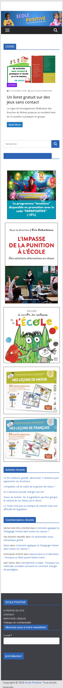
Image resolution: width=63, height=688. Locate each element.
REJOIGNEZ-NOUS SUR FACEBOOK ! (27, 156)
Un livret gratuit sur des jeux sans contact (28, 99)
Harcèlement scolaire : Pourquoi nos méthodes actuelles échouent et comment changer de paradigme (31, 566)
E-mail (8, 635)
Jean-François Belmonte (41, 90)
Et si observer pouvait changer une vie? (24, 491)
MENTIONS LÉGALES (15, 618)
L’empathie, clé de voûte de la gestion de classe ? (29, 486)
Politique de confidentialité (17, 622)
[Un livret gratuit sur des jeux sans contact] (31, 69)
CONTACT (9, 614)
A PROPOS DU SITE (14, 610)
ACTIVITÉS (12, 85)
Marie (7, 545)
